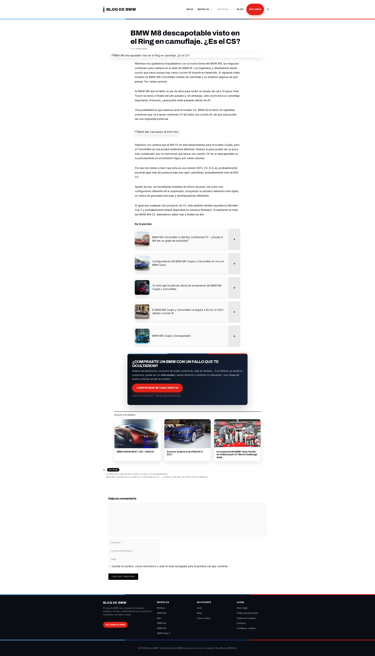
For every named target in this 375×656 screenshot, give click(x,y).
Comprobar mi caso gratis (157, 387)
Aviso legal (242, 608)
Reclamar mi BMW (115, 625)
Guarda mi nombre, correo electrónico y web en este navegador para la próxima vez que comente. (170, 566)
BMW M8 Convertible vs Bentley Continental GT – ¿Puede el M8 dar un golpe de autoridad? (157, 477)
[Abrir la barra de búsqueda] (268, 9)
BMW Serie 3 (163, 633)
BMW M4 (161, 623)
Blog (240, 9)
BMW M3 (161, 613)
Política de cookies (246, 618)
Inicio (190, 9)
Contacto (241, 623)
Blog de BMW (121, 9)
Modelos (203, 9)
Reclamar (255, 9)
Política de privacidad (247, 613)
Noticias (223, 9)
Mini (159, 618)
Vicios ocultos (204, 618)
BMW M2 (161, 628)
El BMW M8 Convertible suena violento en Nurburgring (137, 474)
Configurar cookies (246, 628)
